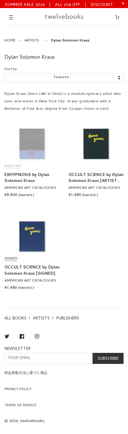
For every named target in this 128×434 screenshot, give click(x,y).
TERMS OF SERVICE (20, 406)
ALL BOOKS (15, 318)
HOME (9, 41)
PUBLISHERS (67, 318)
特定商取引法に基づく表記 (25, 373)
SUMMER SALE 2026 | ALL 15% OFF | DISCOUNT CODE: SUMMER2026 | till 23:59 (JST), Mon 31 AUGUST (59, 4)
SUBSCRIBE (108, 359)
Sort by (10, 69)
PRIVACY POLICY (18, 390)
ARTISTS (31, 41)
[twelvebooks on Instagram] (37, 337)
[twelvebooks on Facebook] (21, 337)
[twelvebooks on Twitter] (6, 337)
